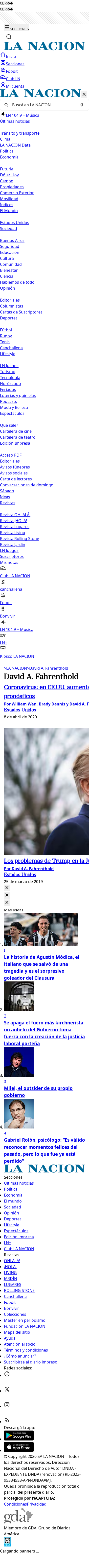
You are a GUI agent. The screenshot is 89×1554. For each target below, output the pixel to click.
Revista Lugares (14, 526)
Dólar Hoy (9, 175)
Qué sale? (9, 425)
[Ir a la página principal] (44, 49)
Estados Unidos (14, 222)
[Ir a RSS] (7, 1421)
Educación (9, 252)
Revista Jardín (12, 544)
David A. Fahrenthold (47, 668)
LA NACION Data (15, 145)
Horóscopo (10, 383)
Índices (6, 204)
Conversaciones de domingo (26, 485)
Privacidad (36, 1504)
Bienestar (9, 270)
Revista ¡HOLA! (13, 520)
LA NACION (15, 668)
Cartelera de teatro (18, 437)
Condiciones (15, 1504)
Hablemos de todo (17, 282)
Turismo (7, 371)
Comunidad (11, 264)
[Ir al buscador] (9, 37)
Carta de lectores (16, 479)
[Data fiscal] (7, 1545)
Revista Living (12, 532)
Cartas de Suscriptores (21, 312)
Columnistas (11, 306)
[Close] (7, 888)
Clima (5, 139)
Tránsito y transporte (20, 133)
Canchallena (11, 347)
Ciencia (6, 276)
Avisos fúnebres (15, 467)
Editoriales (10, 300)
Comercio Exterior (17, 192)
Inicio (11, 56)
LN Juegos (9, 365)
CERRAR (6, 3)
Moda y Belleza (14, 407)
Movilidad (9, 198)
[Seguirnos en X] (7, 1391)
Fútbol (6, 330)
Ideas (5, 497)
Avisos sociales (14, 473)
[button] (44, 374)
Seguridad (9, 246)
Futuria (6, 169)
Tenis (5, 342)
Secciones (15, 64)
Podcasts (8, 401)
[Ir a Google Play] (19, 1439)
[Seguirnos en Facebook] (7, 1375)
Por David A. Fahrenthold (29, 868)
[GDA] (18, 1522)
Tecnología (10, 377)
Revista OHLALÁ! (15, 514)
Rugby (6, 336)
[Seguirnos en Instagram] (7, 1406)
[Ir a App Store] (19, 1450)
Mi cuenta (15, 86)
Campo (6, 181)
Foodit (12, 71)
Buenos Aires (12, 240)
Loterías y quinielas (18, 395)
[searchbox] (42, 105)
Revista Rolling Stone (19, 538)
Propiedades (12, 187)
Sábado (7, 491)
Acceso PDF (11, 455)
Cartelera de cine (16, 431)
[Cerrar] (84, 94)
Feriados (8, 389)
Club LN (13, 78)
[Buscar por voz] (82, 105)
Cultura (7, 258)
